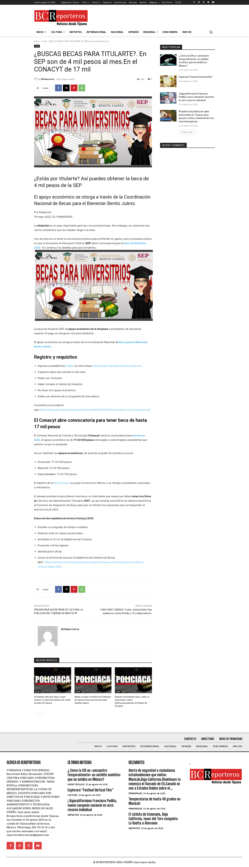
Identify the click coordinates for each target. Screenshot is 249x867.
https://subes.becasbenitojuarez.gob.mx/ (117, 365)
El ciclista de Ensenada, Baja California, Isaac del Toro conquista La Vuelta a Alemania (153, 818)
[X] (204, 2)
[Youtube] (213, 2)
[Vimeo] (208, 2)
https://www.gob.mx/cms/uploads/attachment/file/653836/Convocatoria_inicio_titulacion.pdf (95, 409)
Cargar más (186, 132)
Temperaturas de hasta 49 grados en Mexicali (154, 801)
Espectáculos (76, 784)
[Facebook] (194, 2)
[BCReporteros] (36, 79)
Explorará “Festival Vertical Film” (196, 77)
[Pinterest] (74, 88)
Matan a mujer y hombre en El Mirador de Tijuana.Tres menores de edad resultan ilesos (93, 700)
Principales (135, 793)
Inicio (36, 41)
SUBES (70, 365)
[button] (211, 32)
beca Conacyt (62, 482)
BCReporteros (47, 79)
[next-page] (41, 714)
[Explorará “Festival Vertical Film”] (168, 81)
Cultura (72, 795)
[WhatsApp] (81, 88)
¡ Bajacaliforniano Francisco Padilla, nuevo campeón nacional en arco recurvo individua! (196, 97)
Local (43, 41)
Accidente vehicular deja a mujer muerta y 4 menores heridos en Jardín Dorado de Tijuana (52, 700)
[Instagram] (199, 2)
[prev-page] (36, 714)
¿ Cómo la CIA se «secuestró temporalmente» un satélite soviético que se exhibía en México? (94, 775)
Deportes (73, 815)
